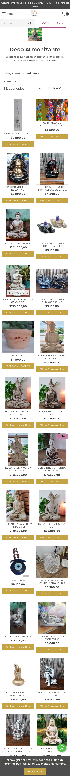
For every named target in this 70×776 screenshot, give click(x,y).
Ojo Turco (18, 580)
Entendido (35, 771)
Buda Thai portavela (18, 636)
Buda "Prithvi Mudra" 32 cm (52, 525)
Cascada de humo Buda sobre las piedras (52, 300)
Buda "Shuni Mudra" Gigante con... (18, 469)
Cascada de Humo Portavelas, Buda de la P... (52, 188)
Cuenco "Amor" (18, 355)
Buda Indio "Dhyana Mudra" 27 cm (18, 413)
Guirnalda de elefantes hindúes (52, 124)
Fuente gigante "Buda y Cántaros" (18, 300)
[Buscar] (29, 23)
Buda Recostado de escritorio (52, 637)
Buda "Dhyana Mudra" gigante (52, 750)
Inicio (6, 73)
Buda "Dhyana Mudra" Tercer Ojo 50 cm (52, 357)
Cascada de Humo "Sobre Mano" (18, 694)
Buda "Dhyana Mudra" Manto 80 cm (18, 525)
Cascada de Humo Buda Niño (18, 188)
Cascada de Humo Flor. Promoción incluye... (52, 244)
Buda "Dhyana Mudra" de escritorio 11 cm (52, 469)
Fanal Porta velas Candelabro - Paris (52, 581)
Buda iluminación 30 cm (52, 413)
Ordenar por (9, 81)
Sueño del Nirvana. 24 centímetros (52, 694)
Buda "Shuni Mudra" (18, 243)
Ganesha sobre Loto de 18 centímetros (18, 750)
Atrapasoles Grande (18, 133)
